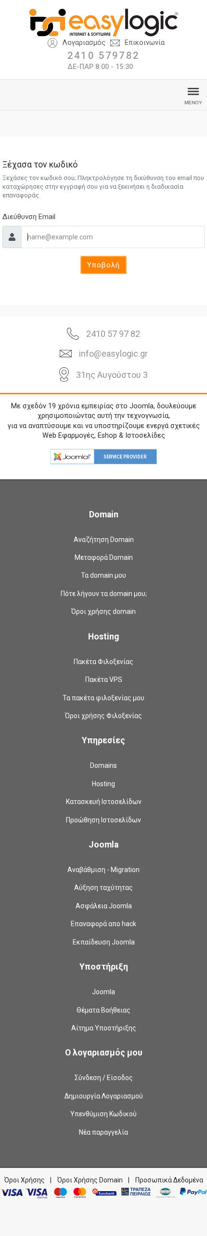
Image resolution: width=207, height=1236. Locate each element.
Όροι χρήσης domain (103, 611)
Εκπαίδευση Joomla (104, 942)
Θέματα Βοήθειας (103, 1010)
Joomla (103, 992)
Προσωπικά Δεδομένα (169, 1180)
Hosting (103, 784)
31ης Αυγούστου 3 (112, 375)
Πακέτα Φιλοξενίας (103, 662)
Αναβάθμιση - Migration (103, 870)
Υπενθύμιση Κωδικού (103, 1114)
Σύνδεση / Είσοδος (104, 1078)
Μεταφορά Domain (104, 557)
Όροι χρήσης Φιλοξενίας (103, 716)
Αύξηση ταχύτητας (103, 887)
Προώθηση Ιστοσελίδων (103, 820)
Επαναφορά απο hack (103, 924)
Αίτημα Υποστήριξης (103, 1028)
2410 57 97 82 (113, 334)
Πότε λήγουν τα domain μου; (104, 593)
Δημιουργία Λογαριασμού (104, 1096)
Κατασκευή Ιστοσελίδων (104, 801)
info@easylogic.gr (113, 353)
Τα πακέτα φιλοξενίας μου (103, 698)
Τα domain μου (103, 575)
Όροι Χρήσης (24, 1180)
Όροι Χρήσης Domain (90, 1180)
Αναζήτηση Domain (104, 539)
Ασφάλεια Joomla (104, 906)
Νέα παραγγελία (103, 1132)
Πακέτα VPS (103, 679)
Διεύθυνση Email (28, 216)
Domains (103, 765)
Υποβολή (103, 265)
